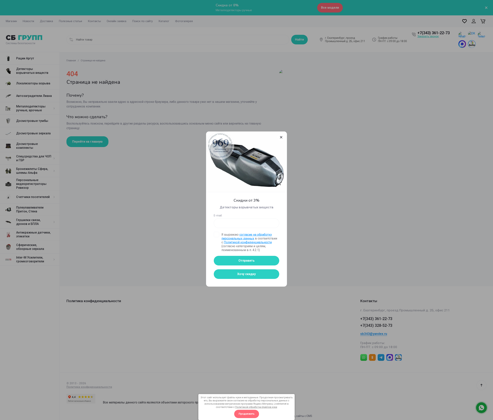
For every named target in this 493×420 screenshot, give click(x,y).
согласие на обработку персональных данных (246, 236)
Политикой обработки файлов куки (256, 407)
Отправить (246, 260)
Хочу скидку (246, 274)
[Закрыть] (281, 137)
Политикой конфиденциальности (248, 242)
